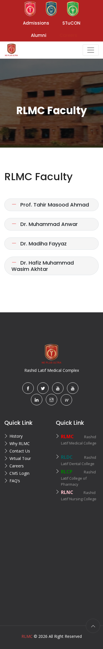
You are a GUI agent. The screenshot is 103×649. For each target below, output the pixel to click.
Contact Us (19, 451)
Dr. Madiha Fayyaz (43, 243)
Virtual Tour (20, 458)
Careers (16, 466)
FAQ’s (14, 480)
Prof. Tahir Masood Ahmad (54, 204)
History (16, 436)
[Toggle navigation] (91, 50)
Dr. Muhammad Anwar (48, 224)
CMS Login (19, 473)
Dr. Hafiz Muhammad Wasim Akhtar (42, 266)
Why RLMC (19, 443)
